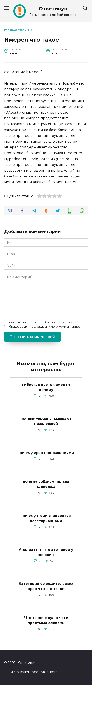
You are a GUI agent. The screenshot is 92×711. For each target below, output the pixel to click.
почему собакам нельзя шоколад (46, 484)
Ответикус (53, 9)
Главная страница (18, 30)
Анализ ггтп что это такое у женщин (46, 552)
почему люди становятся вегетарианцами (46, 518)
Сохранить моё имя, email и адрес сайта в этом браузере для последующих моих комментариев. (45, 324)
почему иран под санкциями (46, 453)
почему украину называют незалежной (46, 421)
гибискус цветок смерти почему (46, 387)
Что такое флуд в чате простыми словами (46, 620)
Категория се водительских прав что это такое (46, 586)
